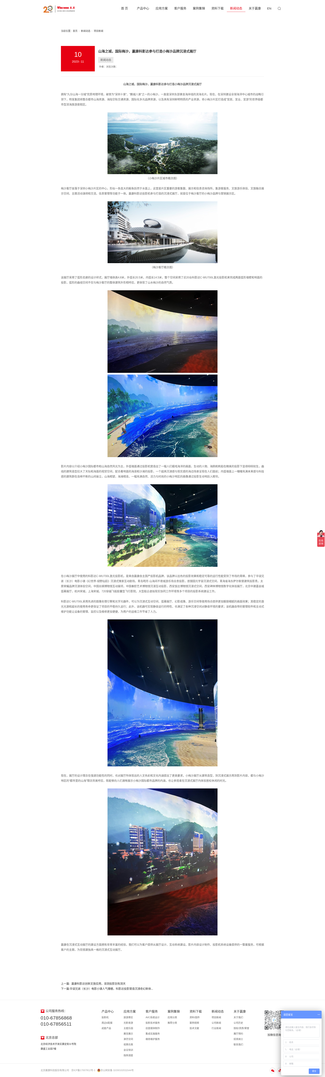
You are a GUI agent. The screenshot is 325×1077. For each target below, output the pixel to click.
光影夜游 (128, 1022)
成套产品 (106, 1028)
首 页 (124, 8)
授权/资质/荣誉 (241, 1028)
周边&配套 (107, 1022)
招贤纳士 (238, 1039)
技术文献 (194, 1028)
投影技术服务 (153, 1022)
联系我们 (238, 1044)
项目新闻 (98, 31)
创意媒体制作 (153, 1028)
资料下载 (217, 8)
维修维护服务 (153, 1039)
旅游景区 (128, 1017)
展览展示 (128, 1033)
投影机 (105, 1017)
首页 (75, 31)
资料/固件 (195, 1017)
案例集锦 (199, 8)
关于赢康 (255, 8)
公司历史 (238, 1022)
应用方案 (162, 8)
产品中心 (143, 8)
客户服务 (180, 8)
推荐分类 (172, 1022)
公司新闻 (216, 1022)
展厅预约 (238, 1033)
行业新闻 (216, 1028)
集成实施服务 (153, 1033)
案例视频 (194, 1022)
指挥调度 (128, 1055)
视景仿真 (128, 1044)
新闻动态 (236, 8)
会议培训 (128, 1050)
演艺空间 (128, 1039)
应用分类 (172, 1017)
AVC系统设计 (153, 1017)
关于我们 (238, 1017)
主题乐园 (128, 1028)
